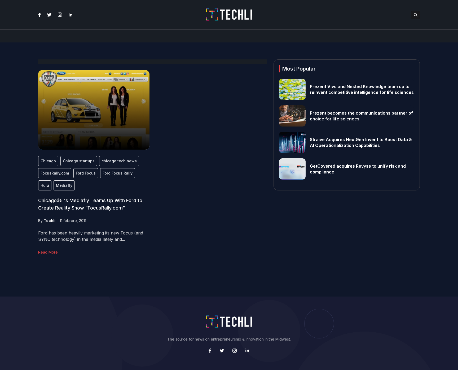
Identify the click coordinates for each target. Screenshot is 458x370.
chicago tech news (119, 161)
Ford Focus (86, 173)
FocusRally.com (55, 173)
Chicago (48, 161)
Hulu (45, 185)
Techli (49, 220)
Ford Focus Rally (118, 173)
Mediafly (64, 185)
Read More (48, 252)
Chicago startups (79, 161)
